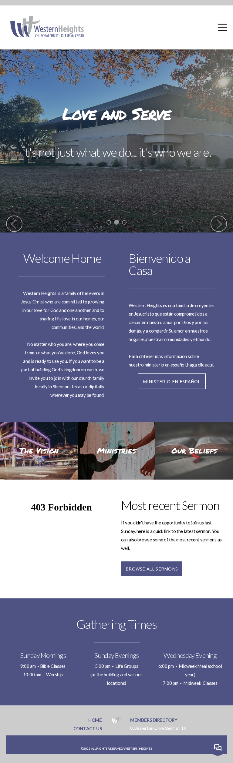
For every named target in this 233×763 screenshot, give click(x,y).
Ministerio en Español (171, 381)
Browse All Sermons (152, 569)
